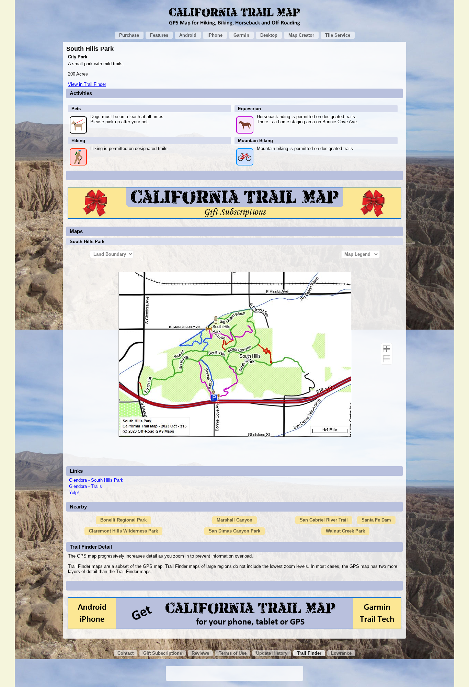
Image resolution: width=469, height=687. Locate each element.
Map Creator (301, 35)
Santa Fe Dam (376, 520)
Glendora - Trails (85, 486)
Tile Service (337, 35)
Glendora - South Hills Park (96, 480)
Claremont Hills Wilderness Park (123, 531)
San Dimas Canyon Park (234, 531)
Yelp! (74, 492)
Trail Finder (309, 653)
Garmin (241, 35)
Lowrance (341, 653)
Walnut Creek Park (345, 531)
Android (187, 35)
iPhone (214, 35)
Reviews (200, 653)
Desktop (268, 35)
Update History (271, 653)
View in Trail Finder (87, 84)
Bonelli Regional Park (123, 520)
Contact (125, 653)
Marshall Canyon (234, 520)
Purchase (129, 35)
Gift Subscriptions (162, 653)
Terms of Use (233, 653)
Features (159, 35)
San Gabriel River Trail (324, 520)
